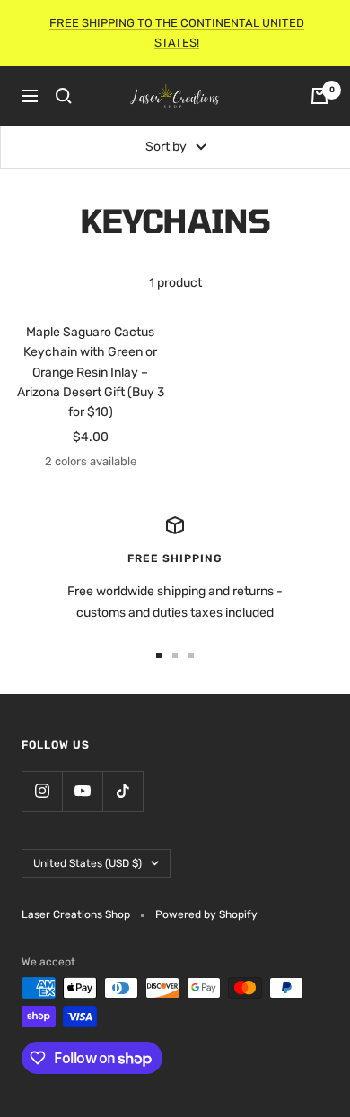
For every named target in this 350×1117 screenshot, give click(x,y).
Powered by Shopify (206, 914)
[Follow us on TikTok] (122, 791)
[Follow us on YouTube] (82, 791)
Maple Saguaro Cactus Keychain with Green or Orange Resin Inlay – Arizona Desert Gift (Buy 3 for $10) (90, 372)
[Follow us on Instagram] (42, 791)
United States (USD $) (87, 863)
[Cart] (319, 96)
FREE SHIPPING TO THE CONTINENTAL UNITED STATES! (176, 32)
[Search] (64, 96)
